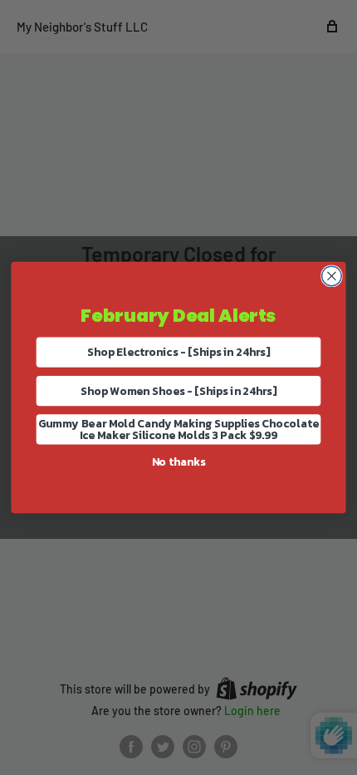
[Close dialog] (332, 276)
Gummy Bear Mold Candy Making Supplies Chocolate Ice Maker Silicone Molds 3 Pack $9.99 (178, 429)
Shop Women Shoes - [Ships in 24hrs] (179, 391)
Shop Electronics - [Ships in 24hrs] (178, 351)
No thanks (179, 461)
